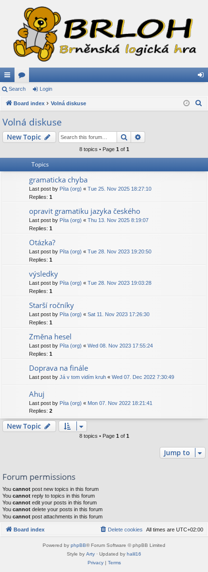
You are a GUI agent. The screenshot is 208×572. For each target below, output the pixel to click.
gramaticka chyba (58, 179)
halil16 (134, 554)
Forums (23, 76)
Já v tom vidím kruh (82, 377)
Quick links (9, 76)
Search (17, 89)
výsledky (43, 274)
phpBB (78, 545)
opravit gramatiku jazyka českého (84, 211)
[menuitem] (198, 103)
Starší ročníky (51, 305)
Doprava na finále (58, 368)
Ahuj (37, 394)
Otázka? (42, 242)
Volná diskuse (32, 122)
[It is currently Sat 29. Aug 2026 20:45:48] (186, 103)
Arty (90, 554)
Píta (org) (70, 189)
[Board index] (104, 34)
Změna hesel (50, 336)
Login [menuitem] (202, 76)
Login (46, 89)
